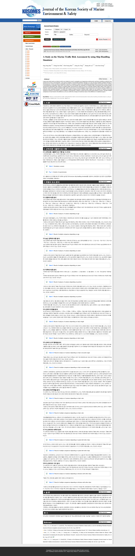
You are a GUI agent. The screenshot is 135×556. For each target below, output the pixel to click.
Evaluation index (86, 96)
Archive (28, 78)
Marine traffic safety (63, 96)
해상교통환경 (51, 98)
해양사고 (105, 96)
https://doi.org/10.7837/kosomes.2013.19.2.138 (58, 51)
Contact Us (108, 21)
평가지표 (57, 98)
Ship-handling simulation (96, 96)
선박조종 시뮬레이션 (65, 98)
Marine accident (54, 96)
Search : (47, 34)
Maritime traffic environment (75, 96)
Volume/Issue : (48, 29)
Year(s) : (47, 32)
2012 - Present (29, 49)
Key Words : (46, 96)
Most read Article (30, 43)
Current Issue (29, 46)
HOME (96, 21)
